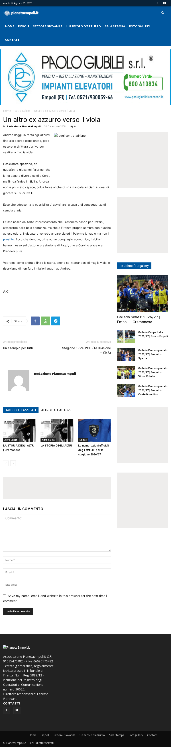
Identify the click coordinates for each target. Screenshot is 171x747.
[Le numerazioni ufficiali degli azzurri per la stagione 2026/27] (94, 430)
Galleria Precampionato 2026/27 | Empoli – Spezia (152, 354)
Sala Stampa (115, 26)
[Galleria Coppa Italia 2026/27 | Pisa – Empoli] (126, 336)
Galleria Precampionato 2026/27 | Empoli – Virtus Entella (152, 372)
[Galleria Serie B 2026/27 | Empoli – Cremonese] (142, 293)
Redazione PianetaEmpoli (24, 126)
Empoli (23, 26)
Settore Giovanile (47, 26)
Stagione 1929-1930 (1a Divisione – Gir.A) (86, 350)
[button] (162, 13)
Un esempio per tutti (18, 348)
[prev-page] (6, 463)
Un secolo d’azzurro (83, 26)
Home (9, 26)
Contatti (12, 40)
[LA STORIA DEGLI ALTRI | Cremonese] (19, 430)
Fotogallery (139, 26)
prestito (8, 239)
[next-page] (13, 463)
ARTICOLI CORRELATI (21, 410)
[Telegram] (55, 321)
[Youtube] (164, 3)
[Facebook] (157, 3)
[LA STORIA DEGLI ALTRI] (57, 430)
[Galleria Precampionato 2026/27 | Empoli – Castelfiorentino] (126, 390)
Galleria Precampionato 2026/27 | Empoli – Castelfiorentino (152, 390)
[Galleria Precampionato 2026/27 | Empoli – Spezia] (126, 354)
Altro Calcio (22, 111)
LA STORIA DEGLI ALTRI (56, 445)
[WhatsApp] (45, 321)
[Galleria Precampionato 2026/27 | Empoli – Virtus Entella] (126, 372)
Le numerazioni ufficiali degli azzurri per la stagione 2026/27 (93, 450)
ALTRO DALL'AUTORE (56, 410)
